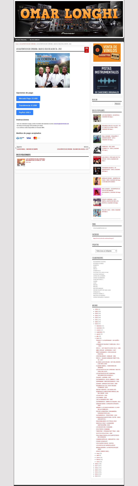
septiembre (99, 332)
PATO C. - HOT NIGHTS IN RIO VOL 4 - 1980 (108, 348)
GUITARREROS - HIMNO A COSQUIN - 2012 (108, 401)
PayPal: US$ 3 (25, 112)
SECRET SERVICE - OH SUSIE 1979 (106, 389)
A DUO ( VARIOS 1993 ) (102, 451)
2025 (96, 311)
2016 (96, 467)
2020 (96, 321)
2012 (96, 476)
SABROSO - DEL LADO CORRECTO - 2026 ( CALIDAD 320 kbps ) (110, 148)
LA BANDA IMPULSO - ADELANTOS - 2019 (107, 439)
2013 (96, 474)
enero (98, 461)
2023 (96, 315)
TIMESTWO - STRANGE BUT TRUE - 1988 (107, 431)
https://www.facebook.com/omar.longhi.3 (103, 238)
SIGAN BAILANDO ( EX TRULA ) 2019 (106, 421)
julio (97, 336)
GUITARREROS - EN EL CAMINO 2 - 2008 (107, 379)
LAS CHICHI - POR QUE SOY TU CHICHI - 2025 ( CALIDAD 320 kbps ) (111, 159)
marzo (98, 457)
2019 (96, 323)
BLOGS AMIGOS (34, 39)
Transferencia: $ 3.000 (28, 105)
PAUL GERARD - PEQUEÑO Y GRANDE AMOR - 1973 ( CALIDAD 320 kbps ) (110, 138)
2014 (96, 472)
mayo (97, 453)
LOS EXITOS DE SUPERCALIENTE (105, 445)
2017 (96, 465)
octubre (98, 330)
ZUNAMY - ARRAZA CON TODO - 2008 (106, 383)
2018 (96, 463)
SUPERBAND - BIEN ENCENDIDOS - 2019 (107, 381)
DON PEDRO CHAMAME (103, 429)
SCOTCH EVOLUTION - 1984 (104, 433)
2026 (96, 309)
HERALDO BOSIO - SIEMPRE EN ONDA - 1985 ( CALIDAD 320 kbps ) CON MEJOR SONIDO (111, 180)
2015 (96, 470)
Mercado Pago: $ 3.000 (28, 98)
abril (97, 455)
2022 (96, 317)
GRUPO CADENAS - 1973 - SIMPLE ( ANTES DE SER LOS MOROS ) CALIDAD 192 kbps (110, 201)
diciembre (99, 325)
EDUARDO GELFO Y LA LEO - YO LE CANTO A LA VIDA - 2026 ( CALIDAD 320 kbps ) (111, 127)
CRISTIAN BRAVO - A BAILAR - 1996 (106, 356)
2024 (96, 313)
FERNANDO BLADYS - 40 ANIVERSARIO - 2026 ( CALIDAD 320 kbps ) (111, 169)
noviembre (99, 328)
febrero (98, 459)
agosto (98, 334)
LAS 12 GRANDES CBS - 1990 (104, 399)
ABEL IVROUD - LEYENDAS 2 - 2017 (106, 350)
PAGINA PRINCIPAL (21, 39)
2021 (96, 319)
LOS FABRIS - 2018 (101, 397)
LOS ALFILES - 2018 (101, 395)
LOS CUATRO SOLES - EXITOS (104, 443)
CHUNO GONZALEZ (101, 441)
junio (97, 338)
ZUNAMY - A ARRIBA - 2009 (103, 377)
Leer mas (28, 162)
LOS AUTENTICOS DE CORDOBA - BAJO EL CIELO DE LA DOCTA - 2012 (39, 49)
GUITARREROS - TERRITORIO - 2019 (106, 415)
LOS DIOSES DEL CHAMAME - (104, 427)
